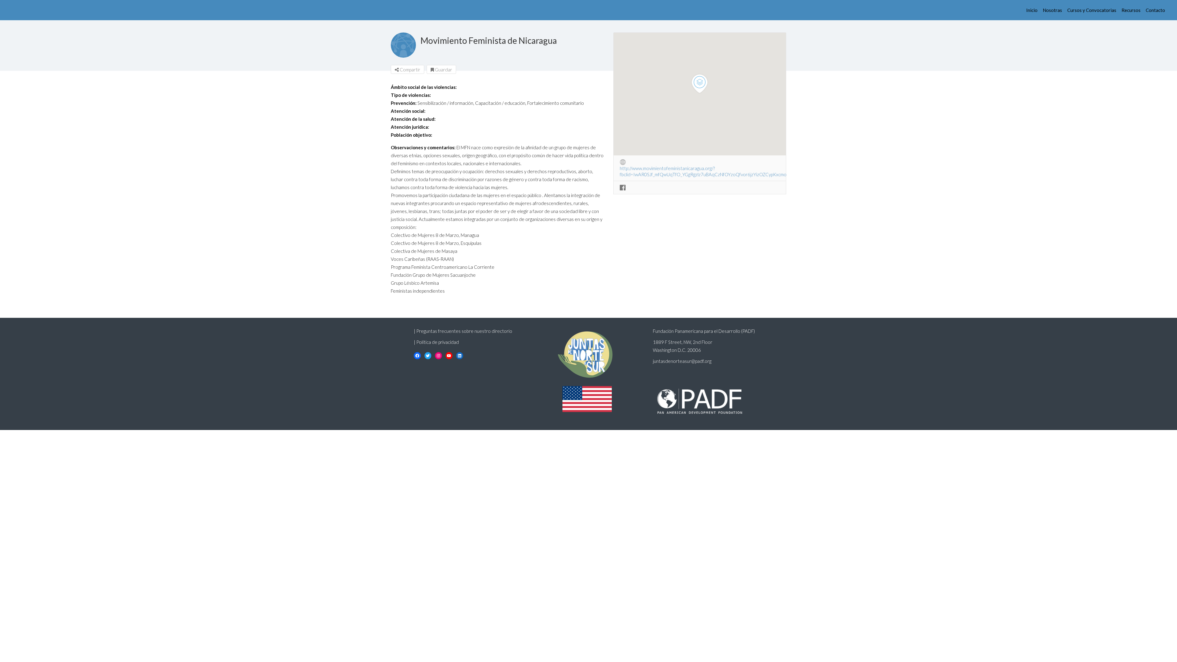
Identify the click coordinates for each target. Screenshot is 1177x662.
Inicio (1032, 10)
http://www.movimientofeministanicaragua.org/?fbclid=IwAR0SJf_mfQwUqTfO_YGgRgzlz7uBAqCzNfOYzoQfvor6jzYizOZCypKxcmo (703, 169)
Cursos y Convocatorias (1091, 10)
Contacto (1155, 10)
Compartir (409, 69)
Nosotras (1052, 10)
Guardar (443, 69)
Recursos (1131, 10)
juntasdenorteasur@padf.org (682, 361)
